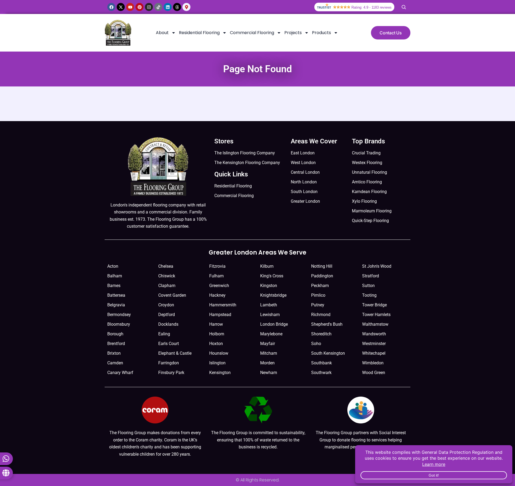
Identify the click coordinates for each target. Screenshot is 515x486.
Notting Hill (321, 266)
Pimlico (318, 295)
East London (303, 152)
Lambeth (268, 304)
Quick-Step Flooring (370, 220)
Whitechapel (373, 353)
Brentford (116, 343)
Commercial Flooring (252, 33)
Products (321, 33)
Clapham (166, 285)
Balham (114, 275)
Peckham (320, 285)
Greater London (305, 201)
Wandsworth (374, 333)
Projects (293, 33)
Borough (115, 333)
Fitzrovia (217, 266)
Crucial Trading (366, 152)
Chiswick (166, 275)
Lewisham (270, 314)
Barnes (113, 285)
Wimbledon (373, 362)
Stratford (370, 275)
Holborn (216, 333)
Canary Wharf (120, 372)
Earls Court (168, 343)
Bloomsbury (118, 324)
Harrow (216, 324)
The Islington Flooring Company (244, 152)
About (162, 33)
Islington (217, 362)
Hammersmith (222, 304)
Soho (316, 343)
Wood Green (373, 372)
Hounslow (218, 353)
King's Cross (271, 275)
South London (304, 191)
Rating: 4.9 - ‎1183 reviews (371, 7)
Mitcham (268, 353)
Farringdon (168, 362)
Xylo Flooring (364, 201)
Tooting (369, 295)
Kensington (220, 372)
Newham (268, 372)
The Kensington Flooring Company (247, 162)
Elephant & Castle (175, 353)
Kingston (268, 285)
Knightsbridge (273, 295)
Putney (317, 304)
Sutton (368, 285)
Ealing (164, 333)
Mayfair (267, 343)
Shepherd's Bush (327, 324)
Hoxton (216, 343)
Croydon (166, 304)
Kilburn (267, 266)
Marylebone (271, 333)
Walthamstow (375, 324)
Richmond (320, 314)
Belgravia (116, 304)
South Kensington (328, 353)
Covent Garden (172, 295)
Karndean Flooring (369, 191)
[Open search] (404, 7)
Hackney (217, 295)
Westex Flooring (367, 162)
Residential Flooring (199, 33)
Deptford (166, 314)
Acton (112, 266)
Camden (115, 362)
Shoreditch (321, 333)
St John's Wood (376, 266)
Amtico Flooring (367, 181)
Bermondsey (119, 314)
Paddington (322, 275)
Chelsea (165, 266)
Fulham (216, 275)
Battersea (116, 295)
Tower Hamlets (376, 314)
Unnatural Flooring (369, 172)
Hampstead (220, 314)
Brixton (114, 353)
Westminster (374, 343)
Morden (267, 362)
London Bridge (274, 324)
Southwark (321, 372)
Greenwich (219, 285)
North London (304, 181)
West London (303, 162)
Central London (305, 172)
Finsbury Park (171, 372)
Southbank (321, 362)
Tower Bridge (374, 304)
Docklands (168, 324)
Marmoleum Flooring (372, 210)
